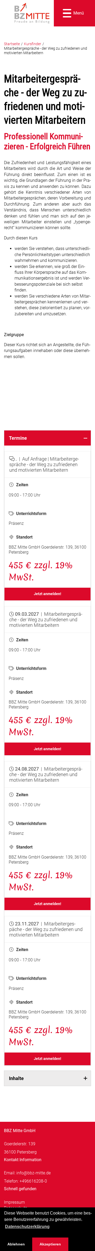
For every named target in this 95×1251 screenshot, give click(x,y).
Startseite (12, 44)
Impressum (14, 1202)
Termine (18, 438)
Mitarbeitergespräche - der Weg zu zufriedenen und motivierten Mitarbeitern (45, 50)
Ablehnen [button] (16, 1244)
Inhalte (16, 1078)
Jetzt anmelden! (47, 594)
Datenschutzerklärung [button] (27, 1226)
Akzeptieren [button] (50, 1244)
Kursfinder (32, 44)
